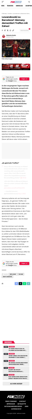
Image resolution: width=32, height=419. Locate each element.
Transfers (10, 13)
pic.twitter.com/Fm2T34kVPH (14, 188)
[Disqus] (16, 311)
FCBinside (4, 13)
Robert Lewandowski (7, 276)
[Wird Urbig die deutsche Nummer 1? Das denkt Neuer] (16, 355)
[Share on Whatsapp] (10, 30)
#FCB (24, 178)
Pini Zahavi (20, 274)
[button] (3, 2)
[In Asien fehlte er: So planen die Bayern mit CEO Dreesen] (16, 348)
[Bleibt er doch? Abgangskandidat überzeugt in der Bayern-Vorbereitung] (16, 369)
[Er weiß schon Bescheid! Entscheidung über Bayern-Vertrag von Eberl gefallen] (16, 362)
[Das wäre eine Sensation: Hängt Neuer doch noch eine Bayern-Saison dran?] (16, 376)
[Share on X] (7, 30)
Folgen (23, 79)
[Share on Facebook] (5, 30)
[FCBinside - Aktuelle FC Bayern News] (16, 2)
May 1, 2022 (22, 194)
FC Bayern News (11, 346)
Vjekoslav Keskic (11, 35)
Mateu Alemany (13, 274)
